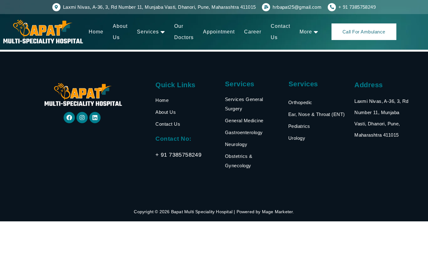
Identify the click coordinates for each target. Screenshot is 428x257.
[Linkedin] (95, 117)
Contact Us (280, 32)
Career (252, 31)
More (306, 31)
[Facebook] (69, 117)
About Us (120, 32)
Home (96, 31)
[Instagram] (82, 117)
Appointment (219, 31)
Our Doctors (184, 32)
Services (148, 31)
